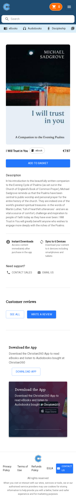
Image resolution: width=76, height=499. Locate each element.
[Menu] (69, 7)
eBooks (11, 28)
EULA (50, 468)
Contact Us (64, 468)
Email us (48, 272)
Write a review (41, 314)
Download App (26, 371)
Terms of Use (22, 468)
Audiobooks (32, 28)
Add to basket (38, 163)
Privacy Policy (7, 468)
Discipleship (56, 28)
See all (15, 314)
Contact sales (22, 272)
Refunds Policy (37, 468)
